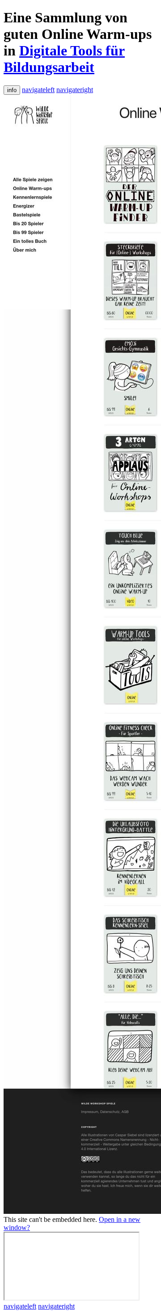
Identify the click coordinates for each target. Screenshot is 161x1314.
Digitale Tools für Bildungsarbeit (64, 58)
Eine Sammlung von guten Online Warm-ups (78, 25)
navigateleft (38, 89)
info (12, 90)
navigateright (74, 89)
